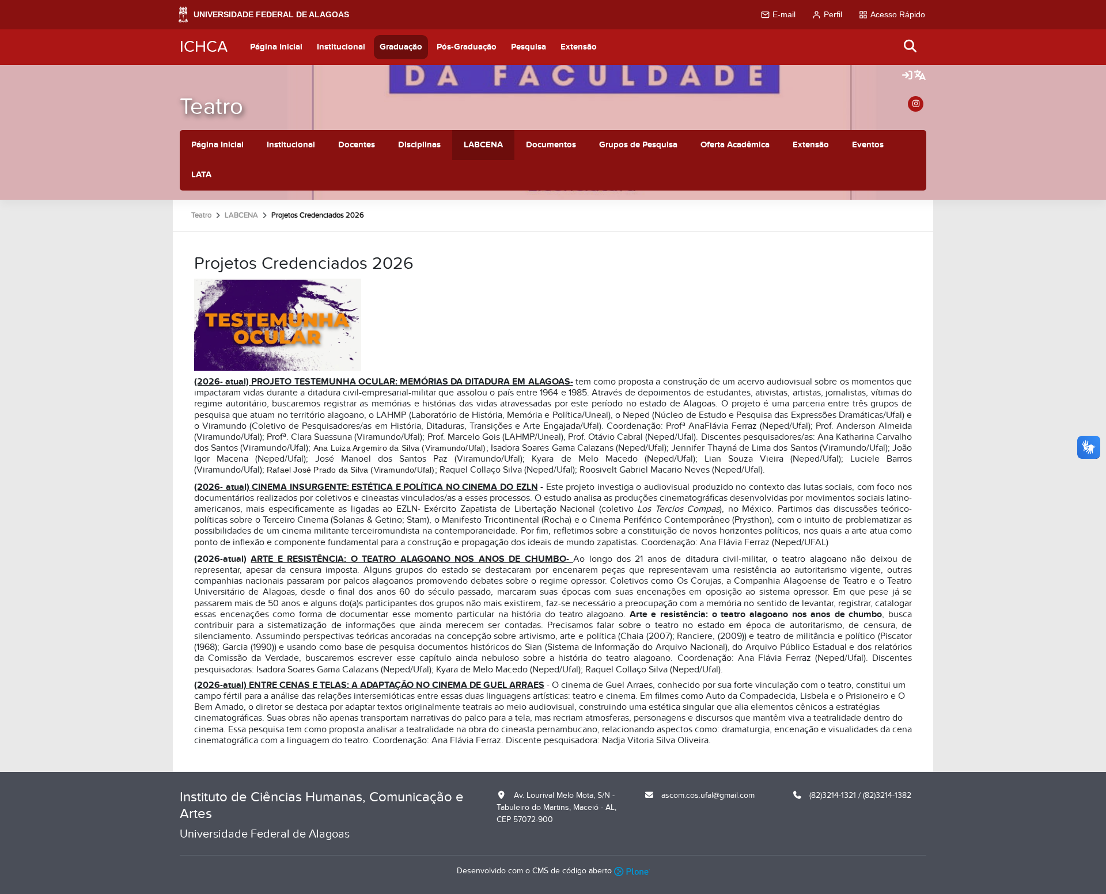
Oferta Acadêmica (735, 144)
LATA (201, 174)
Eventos (868, 144)
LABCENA (483, 144)
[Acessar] (907, 76)
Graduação (401, 46)
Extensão (578, 46)
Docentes (356, 144)
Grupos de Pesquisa (638, 144)
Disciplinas (419, 144)
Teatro (211, 106)
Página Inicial (276, 46)
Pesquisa (528, 46)
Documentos (551, 144)
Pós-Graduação (467, 46)
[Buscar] (910, 47)
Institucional (341, 46)
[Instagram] (915, 104)
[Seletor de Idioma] (920, 76)
